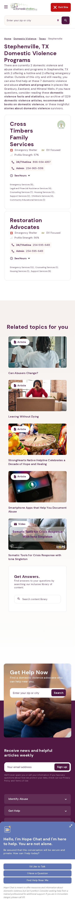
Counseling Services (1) (46, 267)
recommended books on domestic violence (34, 102)
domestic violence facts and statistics (33, 94)
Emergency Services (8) (21, 184)
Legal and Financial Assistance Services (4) (31, 188)
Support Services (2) (20, 196)
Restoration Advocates (26, 224)
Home (7, 38)
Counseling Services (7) (21, 192)
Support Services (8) (41, 271)
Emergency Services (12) (22, 267)
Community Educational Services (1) (27, 199)
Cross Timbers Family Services (22, 134)
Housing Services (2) (44, 192)
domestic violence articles (23, 100)
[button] (20, 175)
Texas (42, 38)
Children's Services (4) (43, 196)
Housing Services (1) (20, 271)
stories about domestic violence (27, 108)
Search (58, 693)
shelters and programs (34, 85)
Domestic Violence (25, 38)
